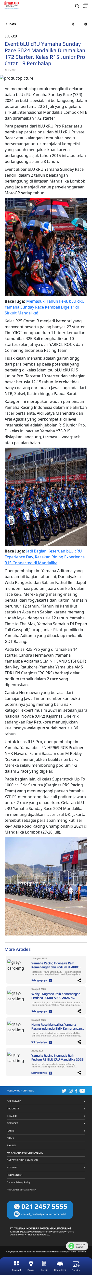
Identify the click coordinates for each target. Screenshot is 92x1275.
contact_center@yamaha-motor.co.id (43, 1214)
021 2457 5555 (44, 1206)
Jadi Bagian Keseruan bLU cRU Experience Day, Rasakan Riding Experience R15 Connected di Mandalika (45, 557)
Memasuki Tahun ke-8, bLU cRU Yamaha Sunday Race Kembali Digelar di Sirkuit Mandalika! (45, 307)
